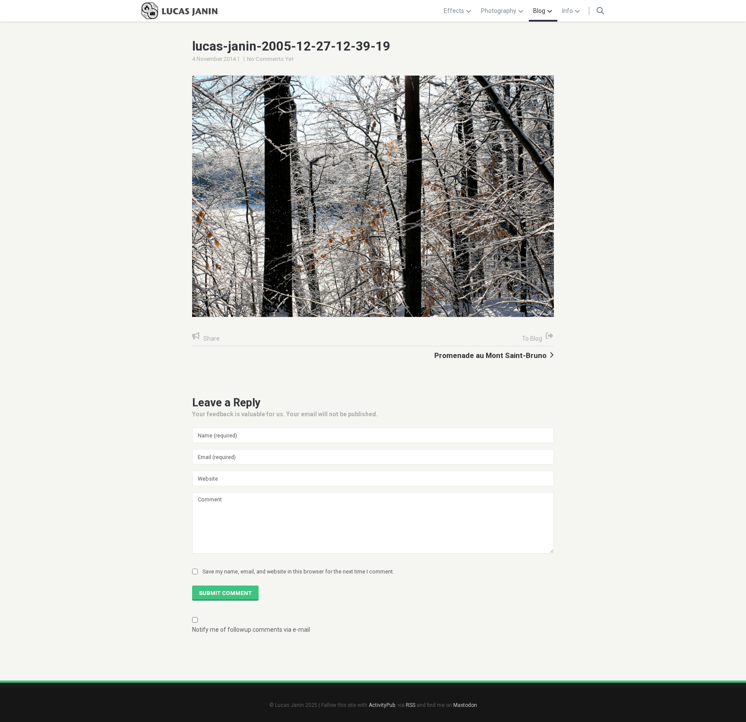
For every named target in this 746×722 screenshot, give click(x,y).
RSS (410, 705)
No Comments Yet (270, 59)
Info (567, 10)
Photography (498, 10)
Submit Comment (225, 593)
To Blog (532, 338)
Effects (454, 10)
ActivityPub (382, 705)
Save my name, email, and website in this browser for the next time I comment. (298, 571)
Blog (539, 10)
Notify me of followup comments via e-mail (251, 629)
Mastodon (465, 705)
